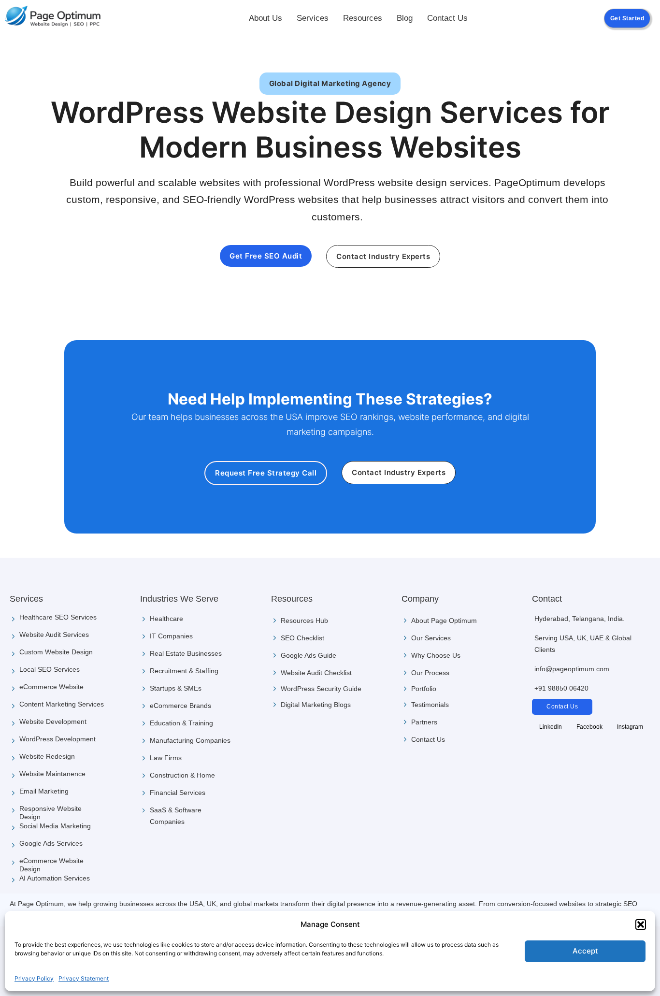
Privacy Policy (34, 978)
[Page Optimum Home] (53, 18)
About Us (265, 18)
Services (313, 18)
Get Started (627, 18)
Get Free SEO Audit (266, 255)
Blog (405, 18)
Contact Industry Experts (383, 256)
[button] (641, 924)
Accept (585, 950)
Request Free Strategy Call (265, 472)
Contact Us (447, 18)
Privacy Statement (83, 978)
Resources (362, 18)
